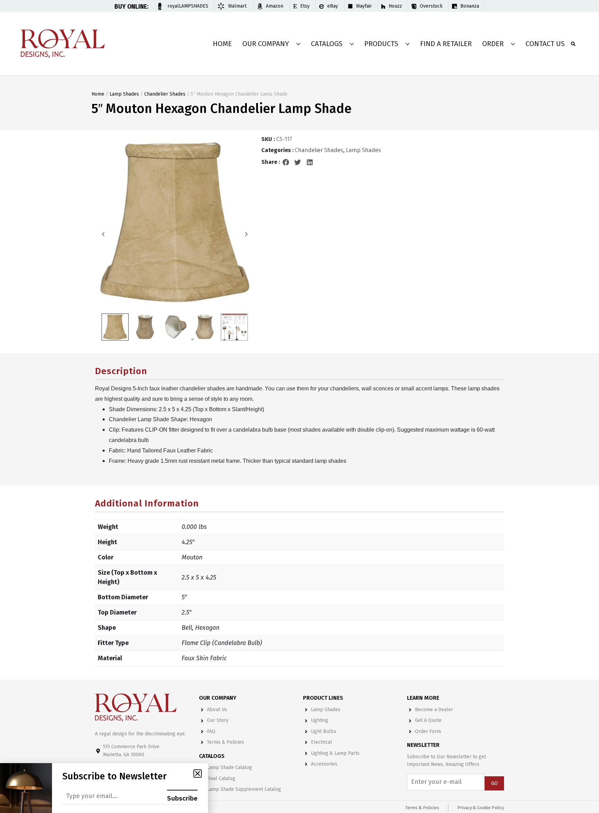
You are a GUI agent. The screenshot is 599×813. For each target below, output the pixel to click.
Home (222, 43)
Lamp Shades (124, 94)
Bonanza (469, 6)
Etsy (305, 6)
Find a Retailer (446, 43)
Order (493, 43)
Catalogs (326, 43)
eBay (332, 6)
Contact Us (545, 43)
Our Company (265, 43)
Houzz (395, 6)
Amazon (274, 6)
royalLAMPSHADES (187, 6)
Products (381, 43)
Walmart (237, 6)
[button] (286, 162)
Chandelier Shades (164, 94)
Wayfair (364, 6)
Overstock (431, 6)
